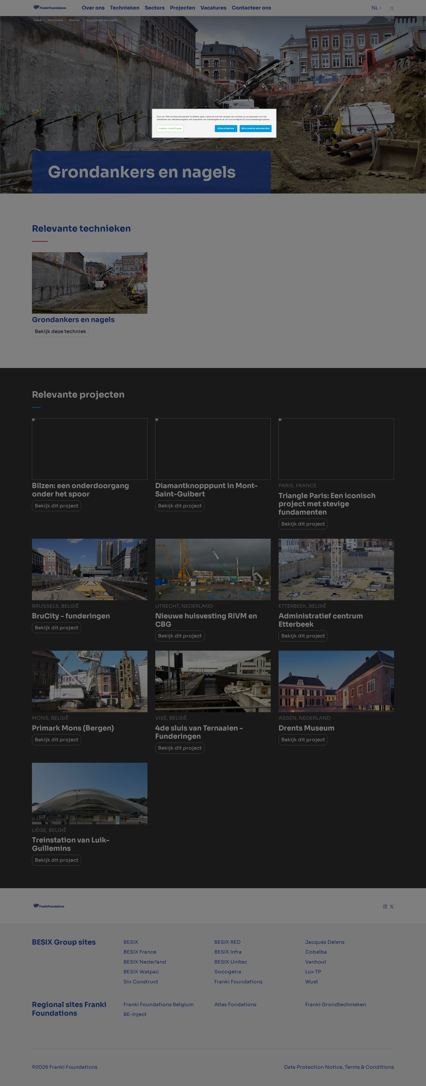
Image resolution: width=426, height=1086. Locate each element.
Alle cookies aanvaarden (255, 128)
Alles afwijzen (226, 128)
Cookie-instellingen (170, 128)
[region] (214, 123)
